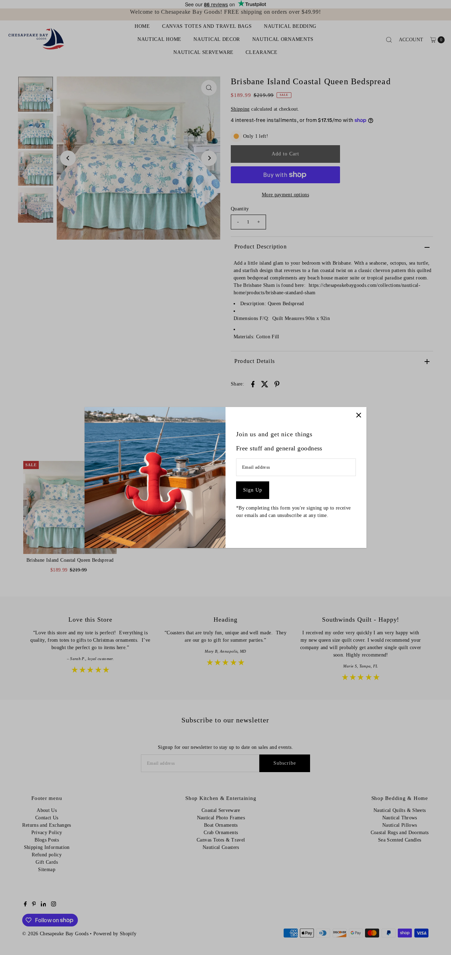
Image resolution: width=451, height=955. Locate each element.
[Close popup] (358, 415)
